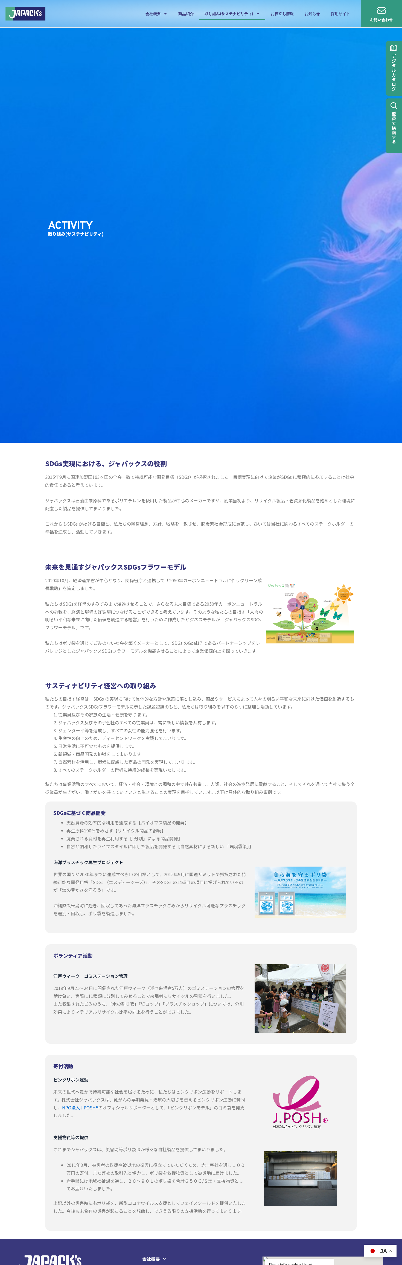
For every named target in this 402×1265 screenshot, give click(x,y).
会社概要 (153, 13)
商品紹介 (186, 13)
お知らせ (312, 13)
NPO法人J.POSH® (80, 1107)
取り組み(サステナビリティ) (229, 13)
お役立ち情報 (282, 13)
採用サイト (340, 13)
